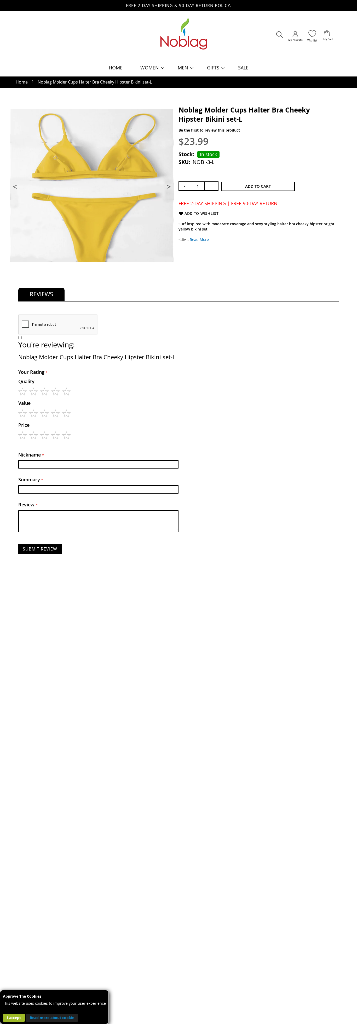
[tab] (41, 294)
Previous (16, 186)
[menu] (178, 68)
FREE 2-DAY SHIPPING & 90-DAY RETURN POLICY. (178, 5)
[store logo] (183, 36)
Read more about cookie (52, 1017)
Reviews (41, 294)
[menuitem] (116, 68)
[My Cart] (327, 34)
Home (22, 82)
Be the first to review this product (209, 130)
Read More (199, 239)
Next (168, 186)
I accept (14, 1017)
